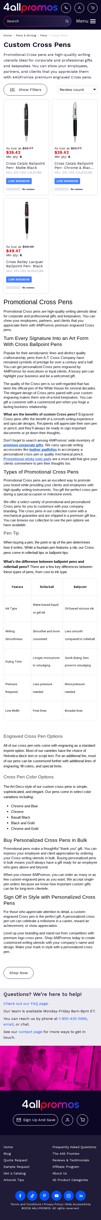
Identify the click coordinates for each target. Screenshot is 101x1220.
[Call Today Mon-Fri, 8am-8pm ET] (66, 8)
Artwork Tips (14, 1180)
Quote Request (15, 1160)
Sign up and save (39, 1120)
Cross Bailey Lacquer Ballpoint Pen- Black (24, 264)
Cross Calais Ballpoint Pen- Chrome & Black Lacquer (73, 165)
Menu (82, 21)
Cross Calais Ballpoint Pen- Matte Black (25, 165)
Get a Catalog (15, 1173)
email (9, 1024)
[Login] (79, 8)
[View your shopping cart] (92, 8)
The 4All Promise (65, 1153)
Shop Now (18, 973)
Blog (7, 1153)
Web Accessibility (78, 1204)
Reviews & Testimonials (70, 1160)
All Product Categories (70, 1180)
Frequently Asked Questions (74, 1147)
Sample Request (17, 1167)
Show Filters (30, 89)
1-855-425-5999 (73, 1018)
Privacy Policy (53, 1204)
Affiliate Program (65, 1167)
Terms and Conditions (26, 1204)
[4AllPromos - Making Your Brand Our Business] (31, 8)
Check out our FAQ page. (26, 1003)
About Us (59, 1173)
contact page (30, 1032)
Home (8, 1147)
